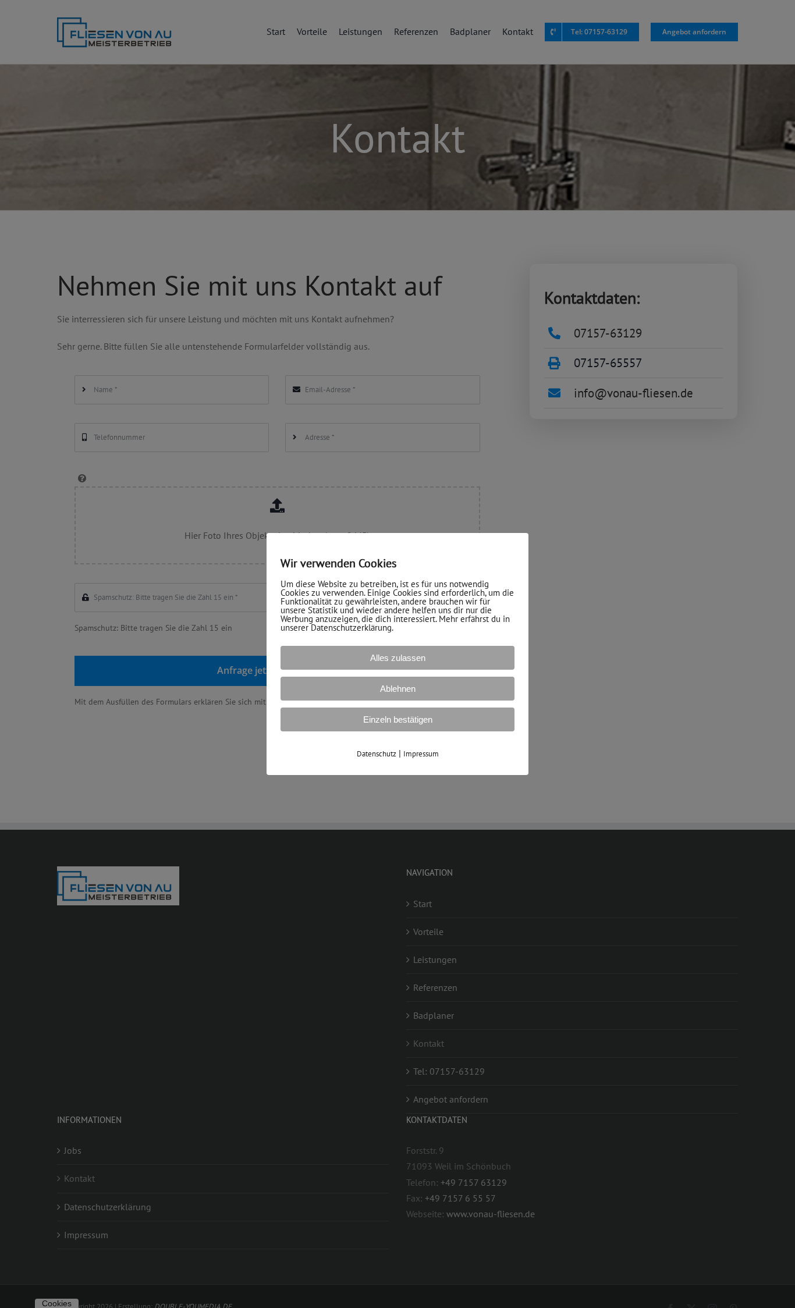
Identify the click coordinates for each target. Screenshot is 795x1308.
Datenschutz (376, 754)
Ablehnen (398, 689)
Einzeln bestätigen (397, 719)
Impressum (421, 754)
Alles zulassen (397, 658)
